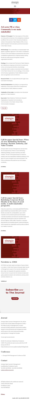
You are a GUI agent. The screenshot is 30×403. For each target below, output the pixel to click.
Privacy (3, 394)
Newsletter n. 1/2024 (9, 262)
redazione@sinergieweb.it (7, 370)
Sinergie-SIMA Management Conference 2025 (14, 355)
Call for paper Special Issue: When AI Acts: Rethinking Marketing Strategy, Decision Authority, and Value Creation (15, 142)
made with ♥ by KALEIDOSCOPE (20, 398)
